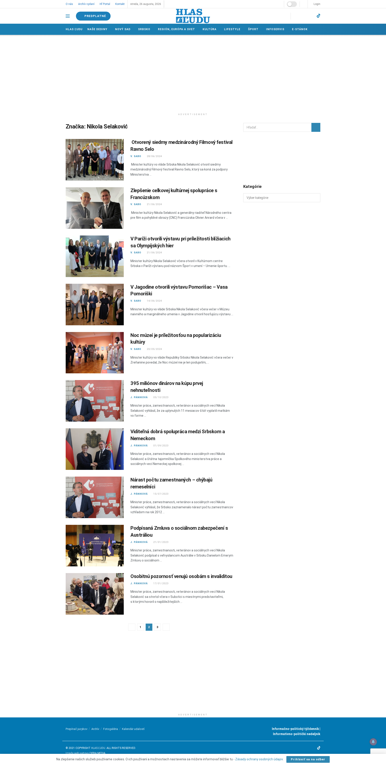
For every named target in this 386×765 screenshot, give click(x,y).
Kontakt (119, 4)
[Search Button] (315, 127)
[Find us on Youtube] (310, 16)
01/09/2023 (160, 445)
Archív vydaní (86, 4)
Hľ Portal (104, 4)
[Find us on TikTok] (318, 16)
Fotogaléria (110, 729)
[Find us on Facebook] (295, 16)
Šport (252, 29)
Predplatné (95, 16)
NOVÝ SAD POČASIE (281, 157)
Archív (95, 729)
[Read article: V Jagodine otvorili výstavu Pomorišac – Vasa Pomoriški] (95, 304)
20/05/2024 (154, 349)
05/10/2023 (160, 397)
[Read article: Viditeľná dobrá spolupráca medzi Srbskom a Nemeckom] (95, 449)
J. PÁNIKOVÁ (139, 397)
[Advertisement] (193, 73)
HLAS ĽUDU (98, 748)
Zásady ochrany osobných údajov (259, 759)
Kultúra (209, 29)
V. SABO (135, 156)
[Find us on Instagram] (302, 16)
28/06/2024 (154, 156)
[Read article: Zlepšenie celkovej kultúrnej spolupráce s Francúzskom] (95, 208)
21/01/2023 (160, 542)
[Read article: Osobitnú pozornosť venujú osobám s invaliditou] (95, 594)
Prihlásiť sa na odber (308, 759)
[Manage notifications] (373, 741)
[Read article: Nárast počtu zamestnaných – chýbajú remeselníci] (95, 497)
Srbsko (144, 29)
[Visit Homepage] (193, 16)
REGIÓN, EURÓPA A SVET (175, 29)
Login (316, 4)
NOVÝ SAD (122, 29)
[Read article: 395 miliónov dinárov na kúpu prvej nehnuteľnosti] (95, 401)
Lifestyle (231, 29)
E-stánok (298, 29)
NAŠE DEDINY (97, 29)
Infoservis (273, 29)
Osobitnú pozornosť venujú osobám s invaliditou (181, 576)
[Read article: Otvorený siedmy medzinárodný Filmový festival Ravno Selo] (95, 160)
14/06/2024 (154, 300)
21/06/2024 (154, 204)
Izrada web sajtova (77, 753)
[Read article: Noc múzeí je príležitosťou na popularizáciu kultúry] (95, 353)
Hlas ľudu (74, 29)
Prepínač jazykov (76, 729)
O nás (69, 4)
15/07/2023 (160, 493)
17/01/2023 (160, 583)
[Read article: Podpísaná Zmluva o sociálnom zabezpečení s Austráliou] (95, 545)
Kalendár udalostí (133, 729)
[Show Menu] (68, 16)
